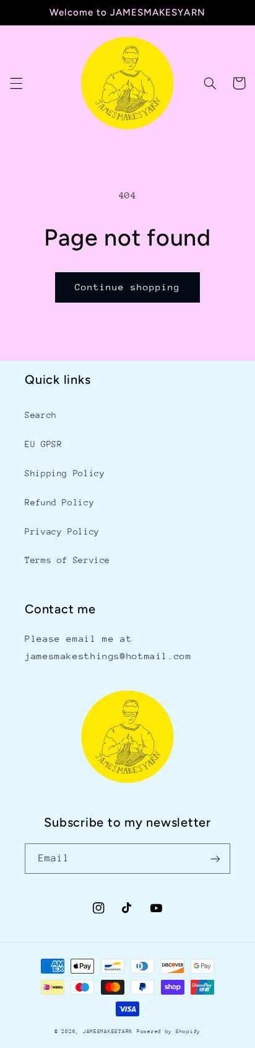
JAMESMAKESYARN (107, 1031)
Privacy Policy (62, 531)
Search (41, 415)
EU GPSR (43, 444)
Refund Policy (59, 502)
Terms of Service (67, 560)
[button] (16, 83)
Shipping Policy (65, 473)
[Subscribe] (215, 858)
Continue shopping (128, 287)
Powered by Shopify (169, 1031)
